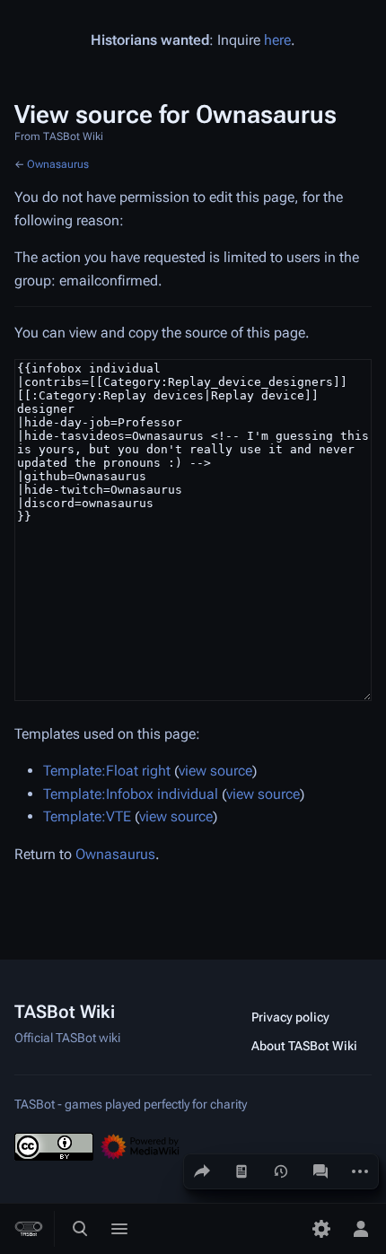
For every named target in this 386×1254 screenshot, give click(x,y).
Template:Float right (107, 770)
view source (215, 770)
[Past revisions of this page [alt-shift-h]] (281, 1171)
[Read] (241, 1171)
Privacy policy (290, 1017)
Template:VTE (87, 816)
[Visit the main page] (29, 1229)
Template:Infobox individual (130, 793)
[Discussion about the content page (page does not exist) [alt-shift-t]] (320, 1171)
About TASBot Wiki (304, 1046)
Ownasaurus (58, 164)
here (277, 39)
